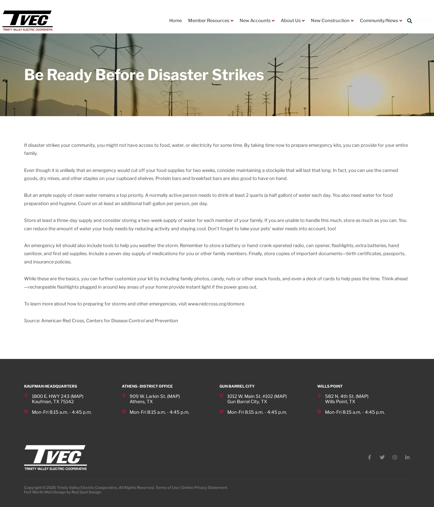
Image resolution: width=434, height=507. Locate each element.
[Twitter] (382, 457)
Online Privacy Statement (204, 487)
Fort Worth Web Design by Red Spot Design (62, 492)
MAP (77, 396)
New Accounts (255, 20)
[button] (409, 20)
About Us (291, 20)
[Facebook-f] (369, 457)
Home (175, 20)
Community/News (379, 20)
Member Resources (208, 20)
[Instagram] (394, 457)
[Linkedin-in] (407, 457)
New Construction (330, 20)
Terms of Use (167, 487)
